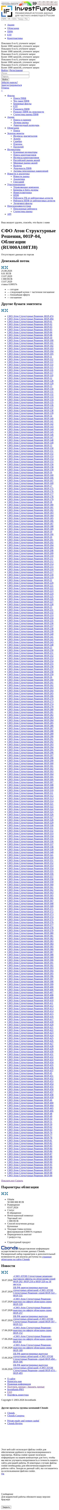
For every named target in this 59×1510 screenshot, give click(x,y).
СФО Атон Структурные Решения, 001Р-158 (30, 467)
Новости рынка (21, 176)
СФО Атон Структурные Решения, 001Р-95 (29, 1165)
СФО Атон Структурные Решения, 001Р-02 (29, 324)
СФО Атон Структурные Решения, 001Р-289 (30, 733)
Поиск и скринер (22, 120)
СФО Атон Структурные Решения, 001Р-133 (30, 397)
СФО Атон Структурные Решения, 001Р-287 (30, 728)
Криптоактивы (15, 38)
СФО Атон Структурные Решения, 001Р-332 (30, 830)
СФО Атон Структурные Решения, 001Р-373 (30, 914)
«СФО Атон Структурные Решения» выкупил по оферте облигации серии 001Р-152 (32, 1330)
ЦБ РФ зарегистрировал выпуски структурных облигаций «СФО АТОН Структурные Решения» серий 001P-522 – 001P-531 (34, 1291)
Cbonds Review (15, 1423)
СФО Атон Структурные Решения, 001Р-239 (30, 631)
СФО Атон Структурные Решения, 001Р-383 (30, 941)
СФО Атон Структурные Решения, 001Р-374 (30, 917)
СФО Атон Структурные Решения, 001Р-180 (30, 504)
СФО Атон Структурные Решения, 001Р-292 (30, 742)
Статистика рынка (22, 211)
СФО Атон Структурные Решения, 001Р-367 (30, 901)
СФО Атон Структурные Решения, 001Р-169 (30, 483)
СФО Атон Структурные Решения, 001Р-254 (30, 661)
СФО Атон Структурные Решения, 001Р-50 (29, 1119)
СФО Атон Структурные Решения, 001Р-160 (30, 475)
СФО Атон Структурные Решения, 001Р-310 (30, 790)
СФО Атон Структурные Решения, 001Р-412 (30, 1006)
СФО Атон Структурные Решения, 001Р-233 (30, 615)
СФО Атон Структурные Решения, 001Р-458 (30, 1094)
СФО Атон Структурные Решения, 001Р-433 (30, 1059)
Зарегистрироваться (11, 85)
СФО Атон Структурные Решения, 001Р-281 (30, 712)
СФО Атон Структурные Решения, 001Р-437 (30, 1070)
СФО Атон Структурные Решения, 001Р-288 (30, 731)
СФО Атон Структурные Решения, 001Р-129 (30, 383)
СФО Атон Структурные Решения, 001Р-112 (30, 359)
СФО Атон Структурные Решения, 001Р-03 (29, 327)
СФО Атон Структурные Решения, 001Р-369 (30, 906)
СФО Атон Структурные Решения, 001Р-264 (30, 690)
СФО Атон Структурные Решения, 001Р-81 (29, 1140)
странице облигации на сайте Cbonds (26, 1258)
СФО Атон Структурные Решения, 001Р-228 (30, 604)
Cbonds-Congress (15, 1415)
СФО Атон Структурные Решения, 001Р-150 (30, 448)
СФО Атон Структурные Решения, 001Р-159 (30, 469)
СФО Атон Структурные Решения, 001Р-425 (30, 1038)
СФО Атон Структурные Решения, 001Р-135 (30, 402)
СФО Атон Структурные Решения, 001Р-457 (30, 1092)
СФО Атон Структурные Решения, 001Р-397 (30, 979)
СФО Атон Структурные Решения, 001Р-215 (30, 566)
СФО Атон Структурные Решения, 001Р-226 (30, 599)
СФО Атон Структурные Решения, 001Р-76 (29, 1132)
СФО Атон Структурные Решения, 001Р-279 (30, 707)
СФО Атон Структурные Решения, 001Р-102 (30, 346)
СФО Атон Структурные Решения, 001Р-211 (30, 558)
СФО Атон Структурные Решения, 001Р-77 (29, 1135)
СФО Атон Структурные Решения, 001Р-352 (30, 863)
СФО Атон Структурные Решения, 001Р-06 (29, 332)
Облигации (13, 28)
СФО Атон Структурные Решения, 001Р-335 (30, 839)
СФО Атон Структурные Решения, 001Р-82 (29, 1143)
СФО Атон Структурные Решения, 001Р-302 (30, 768)
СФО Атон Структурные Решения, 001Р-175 (30, 488)
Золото (16, 138)
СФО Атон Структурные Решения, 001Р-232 (30, 612)
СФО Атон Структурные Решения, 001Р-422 (30, 1030)
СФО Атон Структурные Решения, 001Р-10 (29, 337)
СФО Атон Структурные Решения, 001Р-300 (30, 763)
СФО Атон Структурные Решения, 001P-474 (30, 316)
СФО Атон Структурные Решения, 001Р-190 (30, 534)
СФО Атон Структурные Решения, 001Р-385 (30, 946)
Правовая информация (19, 1384)
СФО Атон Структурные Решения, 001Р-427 (30, 1043)
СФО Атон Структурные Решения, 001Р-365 (30, 895)
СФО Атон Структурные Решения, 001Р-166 (30, 478)
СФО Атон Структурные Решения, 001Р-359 (30, 882)
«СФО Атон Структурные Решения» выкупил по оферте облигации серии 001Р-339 (32, 1302)
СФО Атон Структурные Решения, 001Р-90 (29, 1162)
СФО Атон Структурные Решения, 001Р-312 (30, 795)
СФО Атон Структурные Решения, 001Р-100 (30, 340)
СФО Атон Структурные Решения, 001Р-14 (29, 416)
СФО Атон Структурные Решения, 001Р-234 (30, 618)
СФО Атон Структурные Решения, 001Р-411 (30, 1003)
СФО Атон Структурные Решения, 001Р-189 (30, 529)
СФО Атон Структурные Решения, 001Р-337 (30, 844)
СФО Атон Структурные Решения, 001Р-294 (30, 747)
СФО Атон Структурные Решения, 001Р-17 (29, 486)
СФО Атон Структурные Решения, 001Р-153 (30, 456)
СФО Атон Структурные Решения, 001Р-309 (30, 787)
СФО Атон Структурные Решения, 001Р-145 (30, 432)
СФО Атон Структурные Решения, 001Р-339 (30, 849)
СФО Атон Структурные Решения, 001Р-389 (30, 957)
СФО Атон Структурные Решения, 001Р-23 (29, 607)
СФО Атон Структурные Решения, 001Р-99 (29, 1175)
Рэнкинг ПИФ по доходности (28, 111)
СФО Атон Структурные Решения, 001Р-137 (30, 407)
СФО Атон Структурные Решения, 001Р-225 (30, 596)
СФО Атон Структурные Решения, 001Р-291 (30, 739)
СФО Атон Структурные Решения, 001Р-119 (30, 375)
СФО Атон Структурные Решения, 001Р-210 (30, 556)
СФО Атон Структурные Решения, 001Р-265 (30, 693)
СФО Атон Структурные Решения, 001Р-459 (30, 1097)
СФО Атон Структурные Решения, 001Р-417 (30, 1019)
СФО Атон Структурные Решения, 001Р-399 (30, 984)
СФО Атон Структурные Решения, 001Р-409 (30, 997)
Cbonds (11, 1413)
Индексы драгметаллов (25, 136)
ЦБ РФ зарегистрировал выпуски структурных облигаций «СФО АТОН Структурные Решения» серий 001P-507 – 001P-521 (34, 1320)
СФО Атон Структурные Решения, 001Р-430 (30, 1051)
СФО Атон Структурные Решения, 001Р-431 (30, 1054)
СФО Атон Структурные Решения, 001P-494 (30, 319)
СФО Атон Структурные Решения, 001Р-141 (30, 421)
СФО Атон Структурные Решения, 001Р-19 (29, 531)
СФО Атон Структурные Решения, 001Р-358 (30, 879)
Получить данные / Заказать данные (25, 1386)
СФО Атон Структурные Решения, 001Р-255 (30, 663)
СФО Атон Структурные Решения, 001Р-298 (30, 758)
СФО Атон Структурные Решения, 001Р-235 (30, 620)
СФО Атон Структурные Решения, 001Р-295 (30, 750)
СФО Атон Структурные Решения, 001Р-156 (30, 464)
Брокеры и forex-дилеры (25, 190)
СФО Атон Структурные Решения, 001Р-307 (30, 782)
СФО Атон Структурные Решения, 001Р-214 (30, 564)
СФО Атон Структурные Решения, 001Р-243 (30, 642)
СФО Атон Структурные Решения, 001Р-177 (30, 494)
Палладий (18, 146)
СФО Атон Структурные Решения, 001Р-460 (30, 1103)
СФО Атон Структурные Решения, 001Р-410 (30, 1000)
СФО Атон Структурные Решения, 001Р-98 (29, 1173)
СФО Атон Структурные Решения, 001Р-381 (30, 936)
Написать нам (14, 1381)
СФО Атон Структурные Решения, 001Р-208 (30, 550)
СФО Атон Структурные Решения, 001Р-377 (30, 925)
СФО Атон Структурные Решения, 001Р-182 (30, 510)
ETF (9, 35)
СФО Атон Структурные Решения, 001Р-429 (30, 1049)
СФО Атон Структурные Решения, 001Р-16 (29, 472)
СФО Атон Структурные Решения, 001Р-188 (30, 526)
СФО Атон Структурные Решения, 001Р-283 (30, 717)
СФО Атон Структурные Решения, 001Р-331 (30, 828)
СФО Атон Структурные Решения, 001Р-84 (29, 1148)
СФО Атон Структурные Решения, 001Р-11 (29, 356)
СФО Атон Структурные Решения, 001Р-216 (30, 569)
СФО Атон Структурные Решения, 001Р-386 (30, 949)
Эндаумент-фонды (22, 203)
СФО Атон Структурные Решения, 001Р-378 (30, 927)
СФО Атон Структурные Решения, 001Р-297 (30, 755)
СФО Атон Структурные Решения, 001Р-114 (30, 364)
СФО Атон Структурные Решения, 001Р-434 (30, 1062)
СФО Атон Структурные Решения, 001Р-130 (30, 389)
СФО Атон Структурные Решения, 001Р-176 (30, 491)
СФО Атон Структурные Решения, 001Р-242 (30, 639)
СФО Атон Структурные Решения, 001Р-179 (30, 499)
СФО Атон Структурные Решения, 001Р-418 (30, 1022)
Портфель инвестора (18, 1395)
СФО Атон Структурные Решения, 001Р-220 (30, 583)
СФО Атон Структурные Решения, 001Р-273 (30, 701)
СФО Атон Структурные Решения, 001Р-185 (30, 518)
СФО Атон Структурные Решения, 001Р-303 (30, 771)
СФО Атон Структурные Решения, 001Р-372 (30, 911)
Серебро (17, 141)
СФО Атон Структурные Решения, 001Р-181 (30, 507)
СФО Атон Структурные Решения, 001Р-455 (30, 1086)
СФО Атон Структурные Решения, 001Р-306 (30, 779)
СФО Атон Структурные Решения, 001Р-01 (29, 321)
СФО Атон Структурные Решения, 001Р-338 (30, 847)
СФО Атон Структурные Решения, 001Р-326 (30, 814)
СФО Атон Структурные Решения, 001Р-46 (29, 1100)
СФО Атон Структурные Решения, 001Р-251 (30, 653)
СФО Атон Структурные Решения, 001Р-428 (30, 1046)
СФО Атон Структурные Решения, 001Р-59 (29, 1124)
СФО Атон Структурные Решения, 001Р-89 (29, 1159)
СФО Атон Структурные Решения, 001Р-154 (30, 459)
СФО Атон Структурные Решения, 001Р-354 (30, 868)
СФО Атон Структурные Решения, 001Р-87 (29, 1154)
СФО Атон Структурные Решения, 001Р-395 (30, 973)
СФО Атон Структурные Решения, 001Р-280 (30, 709)
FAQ (9, 1392)
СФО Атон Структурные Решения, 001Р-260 (30, 680)
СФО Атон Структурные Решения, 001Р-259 (30, 674)
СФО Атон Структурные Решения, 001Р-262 (30, 685)
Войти (4, 70)
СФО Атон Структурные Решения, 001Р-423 (30, 1033)
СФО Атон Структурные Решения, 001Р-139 (30, 413)
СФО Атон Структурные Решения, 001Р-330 (30, 825)
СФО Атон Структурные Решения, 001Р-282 (30, 715)
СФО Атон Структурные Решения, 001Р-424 (30, 1035)
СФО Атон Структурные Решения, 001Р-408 (30, 995)
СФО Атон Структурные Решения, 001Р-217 (30, 572)
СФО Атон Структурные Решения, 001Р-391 (30, 962)
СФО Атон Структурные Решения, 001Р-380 (30, 933)
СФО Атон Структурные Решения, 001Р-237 (30, 626)
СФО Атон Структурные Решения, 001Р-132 (30, 394)
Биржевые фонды (22, 103)
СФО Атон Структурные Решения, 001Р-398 (30, 981)
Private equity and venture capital (23, 1420)
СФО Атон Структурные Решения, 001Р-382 (30, 938)
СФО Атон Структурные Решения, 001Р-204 (30, 545)
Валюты (17, 165)
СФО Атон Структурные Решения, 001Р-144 (30, 429)
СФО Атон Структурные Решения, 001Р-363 (30, 892)
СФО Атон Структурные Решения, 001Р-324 (30, 809)
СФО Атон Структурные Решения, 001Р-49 (29, 1116)
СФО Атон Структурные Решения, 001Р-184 (30, 515)
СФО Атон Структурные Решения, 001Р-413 (30, 1008)
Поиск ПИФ (19, 98)
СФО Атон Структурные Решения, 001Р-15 (29, 445)
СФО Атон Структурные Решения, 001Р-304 (30, 774)
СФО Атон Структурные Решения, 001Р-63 (29, 1129)
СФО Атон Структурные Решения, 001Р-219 (30, 577)
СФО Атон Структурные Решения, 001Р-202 (30, 542)
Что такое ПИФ (21, 101)
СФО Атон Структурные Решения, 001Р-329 (30, 822)
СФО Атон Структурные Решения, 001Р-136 (30, 405)
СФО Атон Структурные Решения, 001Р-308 (30, 785)
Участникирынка (16, 184)
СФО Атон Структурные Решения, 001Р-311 (30, 793)
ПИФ (10, 31)
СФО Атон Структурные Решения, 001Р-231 (30, 610)
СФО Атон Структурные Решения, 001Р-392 (30, 965)
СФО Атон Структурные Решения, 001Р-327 (30, 817)
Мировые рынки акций (25, 163)
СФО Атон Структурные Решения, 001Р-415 (30, 1014)
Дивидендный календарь (26, 125)
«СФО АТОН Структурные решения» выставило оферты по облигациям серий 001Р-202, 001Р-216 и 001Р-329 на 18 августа (34, 1280)
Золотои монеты (15, 133)
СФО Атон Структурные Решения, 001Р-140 (30, 418)
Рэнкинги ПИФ (21, 109)
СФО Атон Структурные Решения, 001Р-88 (29, 1156)
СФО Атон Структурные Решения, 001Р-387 (30, 952)
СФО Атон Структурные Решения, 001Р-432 (30, 1057)
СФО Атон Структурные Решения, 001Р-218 (30, 575)
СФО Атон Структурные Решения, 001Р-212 (30, 561)
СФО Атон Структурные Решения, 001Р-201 (30, 540)
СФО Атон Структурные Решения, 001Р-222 (30, 588)
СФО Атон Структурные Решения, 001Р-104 (30, 351)
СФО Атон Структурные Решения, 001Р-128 (30, 381)
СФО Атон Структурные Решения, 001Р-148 (30, 440)
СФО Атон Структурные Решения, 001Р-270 (30, 698)
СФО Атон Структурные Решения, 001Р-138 (30, 410)
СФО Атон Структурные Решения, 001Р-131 (30, 391)
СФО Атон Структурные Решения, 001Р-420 (30, 1024)
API (9, 214)
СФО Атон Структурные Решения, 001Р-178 (30, 496)
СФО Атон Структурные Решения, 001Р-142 (30, 424)
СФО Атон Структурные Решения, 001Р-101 (30, 343)
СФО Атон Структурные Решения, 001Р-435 (30, 1065)
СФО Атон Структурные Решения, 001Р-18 (29, 502)
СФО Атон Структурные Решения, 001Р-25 (29, 647)
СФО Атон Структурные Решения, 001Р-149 (30, 443)
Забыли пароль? (9, 82)
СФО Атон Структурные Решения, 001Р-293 (30, 744)
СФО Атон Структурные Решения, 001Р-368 (30, 903)
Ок (2, 1473)
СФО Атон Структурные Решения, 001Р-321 (30, 804)
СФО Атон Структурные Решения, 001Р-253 (30, 658)
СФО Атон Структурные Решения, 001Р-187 (30, 523)
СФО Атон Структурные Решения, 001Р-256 (30, 666)
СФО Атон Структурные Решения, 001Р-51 (29, 1121)
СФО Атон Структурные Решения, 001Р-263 (30, 688)
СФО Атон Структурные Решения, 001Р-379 (30, 930)
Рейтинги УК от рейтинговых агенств (33, 198)
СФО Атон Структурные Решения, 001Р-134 (30, 399)
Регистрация (16, 70)
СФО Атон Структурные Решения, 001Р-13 (29, 386)
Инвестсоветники (22, 192)
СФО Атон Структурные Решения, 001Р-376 (30, 922)
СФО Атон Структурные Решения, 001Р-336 (30, 841)
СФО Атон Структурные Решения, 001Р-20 (29, 537)
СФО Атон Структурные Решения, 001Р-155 (30, 461)
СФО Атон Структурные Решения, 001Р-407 (30, 992)
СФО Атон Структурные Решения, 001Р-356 (30, 874)
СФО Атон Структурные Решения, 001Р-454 (30, 1084)
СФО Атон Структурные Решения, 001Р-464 (30, 1105)
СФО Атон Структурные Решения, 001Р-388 (30, 954)
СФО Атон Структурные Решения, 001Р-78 (29, 1138)
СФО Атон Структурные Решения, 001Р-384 (30, 944)
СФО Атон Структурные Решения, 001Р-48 (29, 1113)
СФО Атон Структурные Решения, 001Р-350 (30, 857)
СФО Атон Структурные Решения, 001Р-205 (30, 548)
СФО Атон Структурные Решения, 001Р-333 (30, 833)
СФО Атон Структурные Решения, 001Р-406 (30, 989)
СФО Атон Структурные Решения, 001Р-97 (29, 1170)
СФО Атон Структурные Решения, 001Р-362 (30, 890)
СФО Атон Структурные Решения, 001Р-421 (30, 1027)
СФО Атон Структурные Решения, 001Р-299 (30, 760)
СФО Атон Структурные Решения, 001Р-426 (30, 1041)
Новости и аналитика (18, 173)
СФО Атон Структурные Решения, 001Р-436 (30, 1068)
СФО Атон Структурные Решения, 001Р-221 (30, 585)
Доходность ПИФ (22, 168)
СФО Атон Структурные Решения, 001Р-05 (29, 329)
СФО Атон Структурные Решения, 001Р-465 (30, 1108)
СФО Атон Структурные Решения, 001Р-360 (30, 884)
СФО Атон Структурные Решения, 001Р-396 (30, 976)
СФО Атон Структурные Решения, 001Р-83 (29, 1146)
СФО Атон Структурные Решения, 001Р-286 (30, 725)
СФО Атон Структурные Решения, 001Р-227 (30, 601)
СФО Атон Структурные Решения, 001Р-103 (30, 348)
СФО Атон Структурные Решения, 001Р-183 (30, 513)
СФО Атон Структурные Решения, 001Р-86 (29, 1151)
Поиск (16, 130)
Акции (10, 24)
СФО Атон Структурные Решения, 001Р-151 (30, 451)
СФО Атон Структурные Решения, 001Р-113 (30, 362)
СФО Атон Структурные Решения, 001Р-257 (30, 669)
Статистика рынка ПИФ (26, 114)
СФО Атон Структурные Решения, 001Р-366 (30, 898)
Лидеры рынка (21, 122)
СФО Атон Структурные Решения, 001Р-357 (30, 876)
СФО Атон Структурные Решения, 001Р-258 (30, 672)
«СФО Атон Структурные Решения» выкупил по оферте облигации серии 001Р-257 (32, 1310)
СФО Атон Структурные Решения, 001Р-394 (30, 971)
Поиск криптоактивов (24, 155)
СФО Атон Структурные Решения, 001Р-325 (30, 812)
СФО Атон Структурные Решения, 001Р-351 (30, 860)
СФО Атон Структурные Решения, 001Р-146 (30, 434)
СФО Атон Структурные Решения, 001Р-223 (30, 591)
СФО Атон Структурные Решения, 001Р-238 (30, 628)
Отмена (5, 88)
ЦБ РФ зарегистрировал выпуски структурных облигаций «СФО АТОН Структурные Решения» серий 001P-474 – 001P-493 (34, 1369)
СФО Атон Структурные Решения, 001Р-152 (30, 453)
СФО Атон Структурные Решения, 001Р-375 (30, 919)
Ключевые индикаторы (25, 152)
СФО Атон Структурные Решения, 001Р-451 (30, 1076)
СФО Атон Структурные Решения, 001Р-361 (30, 887)
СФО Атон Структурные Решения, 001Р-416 (30, 1016)
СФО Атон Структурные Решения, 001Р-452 (30, 1078)
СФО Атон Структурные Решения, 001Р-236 (30, 623)
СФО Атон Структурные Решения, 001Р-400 (30, 987)
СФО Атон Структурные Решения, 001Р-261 (30, 682)
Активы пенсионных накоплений (30, 171)
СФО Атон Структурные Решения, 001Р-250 (30, 650)
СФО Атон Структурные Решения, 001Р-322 (30, 806)
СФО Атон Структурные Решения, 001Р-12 (29, 378)
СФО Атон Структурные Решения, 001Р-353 (30, 865)
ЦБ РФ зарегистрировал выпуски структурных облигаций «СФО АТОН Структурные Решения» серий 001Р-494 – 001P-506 (34, 1357)
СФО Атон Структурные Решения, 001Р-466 (30, 1111)
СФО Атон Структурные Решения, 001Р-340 (30, 852)
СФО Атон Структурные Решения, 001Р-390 (30, 960)
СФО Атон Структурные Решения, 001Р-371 (30, 909)
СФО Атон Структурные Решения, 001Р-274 (30, 704)
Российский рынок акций (26, 160)
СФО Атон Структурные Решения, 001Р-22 (29, 580)
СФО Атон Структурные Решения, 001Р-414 (30, 1011)
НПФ (16, 195)
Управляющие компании (26, 187)
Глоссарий (18, 181)
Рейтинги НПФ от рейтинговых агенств (34, 200)
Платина (17, 144)
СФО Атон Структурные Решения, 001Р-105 (30, 354)
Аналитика (19, 179)
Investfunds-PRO (15, 1389)
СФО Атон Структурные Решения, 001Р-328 (30, 820)
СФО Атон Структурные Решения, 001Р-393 (30, 968)
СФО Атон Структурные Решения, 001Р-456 (30, 1089)
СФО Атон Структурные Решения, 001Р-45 (29, 1073)
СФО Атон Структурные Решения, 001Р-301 (30, 766)
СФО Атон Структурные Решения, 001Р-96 (29, 1167)
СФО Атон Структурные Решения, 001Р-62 (29, 1127)
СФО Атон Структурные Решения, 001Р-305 (30, 777)
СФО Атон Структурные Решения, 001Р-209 (30, 553)
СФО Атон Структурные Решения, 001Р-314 (30, 801)
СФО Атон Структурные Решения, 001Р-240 (30, 634)
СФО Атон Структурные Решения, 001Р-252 (30, 655)
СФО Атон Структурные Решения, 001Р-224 (30, 593)
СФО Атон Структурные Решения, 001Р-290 (30, 736)
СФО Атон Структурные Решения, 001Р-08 (29, 335)
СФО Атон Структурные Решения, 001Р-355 (30, 871)
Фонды (11, 95)
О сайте (11, 1378)
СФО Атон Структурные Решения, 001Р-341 (30, 855)
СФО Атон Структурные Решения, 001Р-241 (30, 636)
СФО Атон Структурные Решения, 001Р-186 (30, 521)
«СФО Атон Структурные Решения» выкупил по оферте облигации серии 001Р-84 (32, 1339)
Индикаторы (13, 149)
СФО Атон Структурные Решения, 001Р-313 (30, 798)
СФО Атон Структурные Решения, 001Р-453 (30, 1081)
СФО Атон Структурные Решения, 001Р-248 (30, 645)
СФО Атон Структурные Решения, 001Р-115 (30, 367)
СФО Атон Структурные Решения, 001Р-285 (30, 723)
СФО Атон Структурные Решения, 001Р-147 (30, 437)
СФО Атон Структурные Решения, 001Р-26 (29, 677)
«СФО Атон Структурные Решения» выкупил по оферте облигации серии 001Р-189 (32, 1348)
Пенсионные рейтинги (25, 208)
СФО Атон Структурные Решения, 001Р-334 (30, 836)
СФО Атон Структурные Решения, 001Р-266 (30, 696)
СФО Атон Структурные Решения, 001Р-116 (30, 370)
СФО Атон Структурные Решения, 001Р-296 (30, 752)
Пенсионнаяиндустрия (19, 206)
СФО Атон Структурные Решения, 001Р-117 (30, 372)
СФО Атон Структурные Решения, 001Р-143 (30, 426)
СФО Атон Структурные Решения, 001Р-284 (30, 720)
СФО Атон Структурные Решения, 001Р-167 (30, 480)
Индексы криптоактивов (26, 157)
